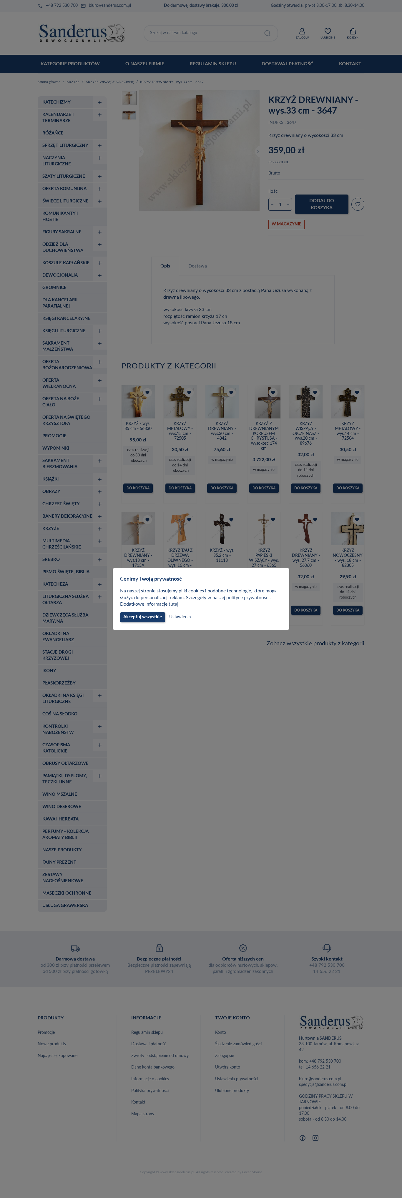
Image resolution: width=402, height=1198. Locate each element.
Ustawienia (180, 617)
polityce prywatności (248, 597)
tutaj (173, 604)
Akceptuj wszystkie (142, 617)
